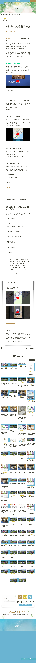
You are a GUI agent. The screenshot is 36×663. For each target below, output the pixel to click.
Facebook (9, 187)
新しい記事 (4, 348)
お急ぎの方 (33, 0)
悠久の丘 (8, 38)
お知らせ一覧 (32, 359)
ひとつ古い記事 (30, 348)
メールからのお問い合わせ (25, 604)
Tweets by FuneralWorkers (10, 323)
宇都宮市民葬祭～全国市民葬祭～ (18, 624)
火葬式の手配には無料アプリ (11, 31)
